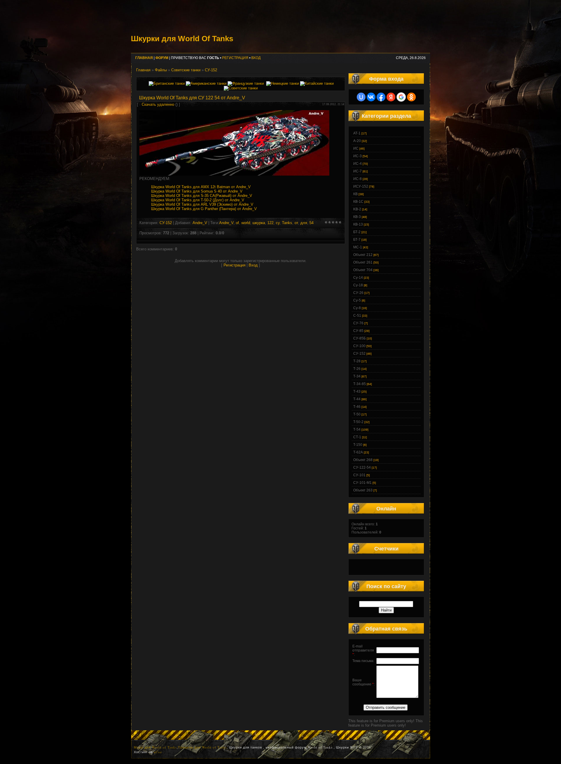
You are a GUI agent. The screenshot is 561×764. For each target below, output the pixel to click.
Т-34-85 (359, 384)
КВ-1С (358, 202)
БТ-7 (357, 240)
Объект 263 (363, 490)
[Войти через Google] (401, 97)
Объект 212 (363, 255)
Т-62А (358, 452)
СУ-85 (358, 331)
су (278, 223)
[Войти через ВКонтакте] (371, 97)
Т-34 (357, 376)
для (303, 223)
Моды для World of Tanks (155, 747)
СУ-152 (211, 70)
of (237, 223)
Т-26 (357, 369)
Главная (143, 70)
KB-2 (357, 209)
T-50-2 (358, 422)
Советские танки (185, 70)
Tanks (287, 223)
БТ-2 (357, 232)
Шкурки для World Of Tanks (182, 38)
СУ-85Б (359, 338)
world (245, 223)
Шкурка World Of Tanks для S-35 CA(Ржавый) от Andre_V (201, 195)
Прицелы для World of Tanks (202, 747)
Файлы (161, 70)
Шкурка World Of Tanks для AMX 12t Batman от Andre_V (201, 187)
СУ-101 (359, 475)
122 (270, 223)
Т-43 (357, 391)
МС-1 (357, 247)
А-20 (357, 141)
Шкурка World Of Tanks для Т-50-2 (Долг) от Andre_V (197, 200)
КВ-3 (357, 217)
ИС (356, 148)
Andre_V (200, 223)
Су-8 (357, 308)
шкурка (258, 223)
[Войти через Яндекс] (391, 97)
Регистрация (235, 58)
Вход (256, 58)
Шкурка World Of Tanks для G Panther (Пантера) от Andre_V (204, 209)
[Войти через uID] (361, 97)
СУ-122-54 (362, 467)
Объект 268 (363, 460)
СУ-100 (359, 346)
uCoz (158, 752)
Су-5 (357, 300)
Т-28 (357, 361)
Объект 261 (363, 262)
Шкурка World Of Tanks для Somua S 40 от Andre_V (197, 191)
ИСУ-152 (360, 186)
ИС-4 (357, 164)
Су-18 (358, 285)
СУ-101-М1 (362, 483)
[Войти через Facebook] (381, 97)
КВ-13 (358, 224)
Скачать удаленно (158, 104)
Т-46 (357, 407)
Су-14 (358, 278)
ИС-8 (357, 179)
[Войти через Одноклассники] (411, 97)
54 (311, 223)
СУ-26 (358, 293)
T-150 (357, 445)
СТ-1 (357, 437)
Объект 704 (363, 270)
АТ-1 (357, 133)
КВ (355, 194)
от (296, 223)
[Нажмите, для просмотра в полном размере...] (234, 174)
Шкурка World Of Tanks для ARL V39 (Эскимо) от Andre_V (202, 204)
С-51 (357, 315)
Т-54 (357, 429)
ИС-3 (357, 156)
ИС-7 (357, 171)
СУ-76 (358, 323)
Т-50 (357, 414)
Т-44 (357, 399)
